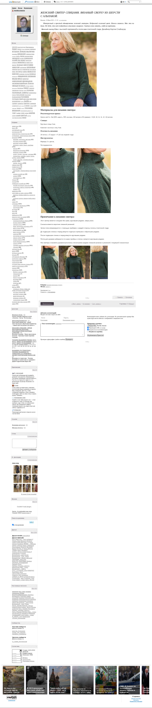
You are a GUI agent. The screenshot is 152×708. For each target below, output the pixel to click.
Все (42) (34, 588)
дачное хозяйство (18, 174)
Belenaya (23, 541)
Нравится (120, 297)
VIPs (32, 598)
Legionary (19, 545)
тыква (18, 113)
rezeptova (30, 601)
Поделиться (129, 297)
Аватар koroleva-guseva (23, 23)
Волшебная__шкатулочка (20, 555)
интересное (16, 132)
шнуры (29, 115)
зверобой (29, 558)
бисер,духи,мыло (18, 277)
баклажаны (30, 47)
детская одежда (18, 141)
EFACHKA (20, 542)
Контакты (136, 700)
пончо (14, 95)
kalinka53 (33, 599)
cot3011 (14, 542)
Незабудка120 (16, 613)
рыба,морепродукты (19, 241)
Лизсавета (31, 609)
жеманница (26, 616)
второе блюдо (19, 51)
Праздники (15, 260)
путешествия (17, 99)
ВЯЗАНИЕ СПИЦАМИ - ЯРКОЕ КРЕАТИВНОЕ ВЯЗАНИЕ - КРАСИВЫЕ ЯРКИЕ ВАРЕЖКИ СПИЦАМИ (22, 330)
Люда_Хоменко (17, 612)
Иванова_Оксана (27, 606)
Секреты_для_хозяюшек (20, 575)
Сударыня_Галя (29, 578)
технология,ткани (18, 300)
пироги (31, 88)
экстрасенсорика (17, 117)
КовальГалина (16, 607)
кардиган (26, 69)
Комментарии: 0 (26, 513)
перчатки (14, 88)
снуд (20, 105)
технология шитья (25, 110)
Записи (14, 8)
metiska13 (15, 601)
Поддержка (121, 2)
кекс (13, 72)
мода (14, 78)
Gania (31, 542)
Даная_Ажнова (17, 606)
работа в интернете (18, 266)
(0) (24, 315)
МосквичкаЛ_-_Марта (19, 569)
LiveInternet (15, 2)
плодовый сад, (17, 178)
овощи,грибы (17, 238)
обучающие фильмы (18, 257)
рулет (22, 101)
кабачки (14, 69)
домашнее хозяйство (19, 183)
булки (23, 49)
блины (19, 49)
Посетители (26, 659)
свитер (26, 103)
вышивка (14, 54)
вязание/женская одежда (54, 285)
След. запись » (96, 304)
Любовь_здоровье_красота (20, 566)
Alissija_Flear (16, 541)
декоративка (28, 56)
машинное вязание (27, 76)
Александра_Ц (16, 553)
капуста (20, 69)
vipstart (24, 552)
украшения (16, 274)
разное (14, 268)
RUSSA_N (20, 549)
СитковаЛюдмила (28, 577)
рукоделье (16, 101)
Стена (16, 385)
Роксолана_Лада (17, 572)
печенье (20, 88)
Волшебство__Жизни (19, 558)
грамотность (16, 167)
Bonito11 (29, 541)
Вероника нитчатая (18, 425)
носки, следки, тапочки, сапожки (23, 154)
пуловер (25, 97)
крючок (15, 74)
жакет (23, 60)
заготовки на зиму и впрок (20, 193)
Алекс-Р (29, 552)
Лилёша (29, 561)
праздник (28, 95)
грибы (18, 56)
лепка (15, 281)
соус (23, 105)
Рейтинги (48, 1)
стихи (26, 106)
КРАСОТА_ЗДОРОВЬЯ (19, 561)
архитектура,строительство (21, 134)
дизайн (22, 58)
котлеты (19, 72)
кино (13, 213)
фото (13, 128)
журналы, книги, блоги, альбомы (23, 145)
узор (22, 113)
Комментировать (47, 303)
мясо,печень (17, 232)
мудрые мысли (16, 253)
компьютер (15, 215)
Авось (58, 1)
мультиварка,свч (18, 230)
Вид (124, 2)
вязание (22, 54)
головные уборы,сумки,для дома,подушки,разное (21, 289)
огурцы (27, 86)
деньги (14, 180)
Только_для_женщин (18, 632)
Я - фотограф (18, 373)
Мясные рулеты (17, 428)
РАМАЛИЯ (31, 613)
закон (14, 202)
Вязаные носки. (17, 315)
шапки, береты (18, 163)
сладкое (32, 103)
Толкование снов (19, 397)
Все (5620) (33, 311)
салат (14, 103)
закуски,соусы (17, 224)
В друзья (25, 35)
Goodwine (20, 544)
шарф (18, 115)
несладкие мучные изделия (22, 236)
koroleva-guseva (13, 11)
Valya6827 (24, 550)
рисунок (33, 99)
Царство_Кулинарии (18, 631)
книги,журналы (17, 296)
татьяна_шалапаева (18, 618)
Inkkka (29, 596)
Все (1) (35, 502)
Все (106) (34, 532)
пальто (31, 86)
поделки (30, 90)
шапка (32, 113)
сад (30, 101)
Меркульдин (16, 567)
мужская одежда (18, 152)
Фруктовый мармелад (19, 320)
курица (33, 74)
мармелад (15, 76)
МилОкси (25, 612)
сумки (31, 105)
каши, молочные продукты (21, 226)
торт (14, 113)
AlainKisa (30, 595)
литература (16, 249)
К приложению (32, 436)
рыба (26, 101)
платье (21, 90)
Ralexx (14, 549)
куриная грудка (24, 74)
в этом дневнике (19, 525)
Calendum (23, 596)
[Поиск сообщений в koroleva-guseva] (31, 522)
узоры (26, 113)
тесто (22, 108)
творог (19, 108)
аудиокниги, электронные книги (22, 136)
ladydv (14, 545)
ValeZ (19, 550)
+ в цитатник (63, 20)
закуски (16, 67)
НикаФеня (25, 613)
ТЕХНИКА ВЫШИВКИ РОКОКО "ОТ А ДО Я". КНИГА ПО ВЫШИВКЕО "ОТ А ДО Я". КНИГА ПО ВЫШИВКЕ (24, 341)
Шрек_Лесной (29, 580)
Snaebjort (22, 598)
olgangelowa (23, 601)
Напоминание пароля (69, 320)
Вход (37, 1)
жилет (14, 65)
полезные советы (20, 92)
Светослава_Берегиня (19, 573)
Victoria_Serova (17, 552)
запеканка (23, 67)
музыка (14, 255)
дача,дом (15, 169)
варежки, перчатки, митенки (22, 139)
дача (22, 56)
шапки (14, 115)
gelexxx (14, 544)
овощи (15, 86)
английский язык (17, 130)
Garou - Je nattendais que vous (22, 511)
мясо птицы (17, 228)
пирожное (15, 90)
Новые (131, 304)
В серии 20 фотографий (28, 494)
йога (13, 211)
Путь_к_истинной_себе (19, 570)
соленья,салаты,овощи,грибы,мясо (24, 198)
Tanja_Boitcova (28, 549)
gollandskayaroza (24, 599)
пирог (26, 88)
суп (34, 106)
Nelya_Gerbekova (28, 545)
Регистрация (30, 1)
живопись (22, 62)
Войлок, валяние (18, 272)
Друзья (20, 8)
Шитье (14, 287)
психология (16, 97)
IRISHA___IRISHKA (30, 544)
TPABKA (14, 550)
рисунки (26, 99)
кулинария (15, 219)
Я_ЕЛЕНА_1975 (17, 616)
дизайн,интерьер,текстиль (21, 185)
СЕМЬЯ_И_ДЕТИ (17, 577)
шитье (24, 115)
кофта (25, 72)
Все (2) (35, 422)
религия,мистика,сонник (19, 302)
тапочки (14, 108)
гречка (14, 56)
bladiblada (15, 599)
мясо (20, 79)
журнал (20, 65)
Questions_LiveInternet (19, 634)
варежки (33, 49)
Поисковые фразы (28, 661)
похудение (20, 95)
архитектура (21, 47)
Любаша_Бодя (16, 564)
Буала (24, 553)
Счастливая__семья (18, 580)
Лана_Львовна (23, 609)
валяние (27, 49)
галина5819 (26, 535)
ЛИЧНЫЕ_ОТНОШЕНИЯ (20, 563)
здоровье (31, 67)
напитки (25, 79)
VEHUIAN (28, 598)
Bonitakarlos (16, 596)
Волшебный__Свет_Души (20, 556)
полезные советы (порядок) (22, 187)
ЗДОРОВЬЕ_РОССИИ (19, 559)
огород (22, 86)
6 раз (49, 290)
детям (14, 182)
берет (14, 49)
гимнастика (30, 54)
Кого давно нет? (17, 539)
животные (29, 62)
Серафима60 (16, 615)
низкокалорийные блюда (23, 83)
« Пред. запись (76, 304)
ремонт (15, 189)
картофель (33, 69)
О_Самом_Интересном (19, 641)
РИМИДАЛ (30, 570)
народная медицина (22, 81)
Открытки (17, 410)
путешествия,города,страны (21, 264)
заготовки (28, 65)
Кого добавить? (28, 539)
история (14, 209)
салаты (20, 103)
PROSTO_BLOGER (27, 547)
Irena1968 (15, 598)
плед (25, 90)
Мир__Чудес (24, 567)
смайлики (58, 323)
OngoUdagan (16, 547)
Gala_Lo (26, 542)
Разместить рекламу (136, 701)
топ (32, 110)
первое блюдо (17, 240)
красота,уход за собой (19, 217)
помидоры (32, 93)
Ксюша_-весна (26, 607)
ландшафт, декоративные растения (24, 171)
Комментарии (28, 8)
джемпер (16, 58)
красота (32, 71)
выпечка (30, 51)
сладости (15, 106)
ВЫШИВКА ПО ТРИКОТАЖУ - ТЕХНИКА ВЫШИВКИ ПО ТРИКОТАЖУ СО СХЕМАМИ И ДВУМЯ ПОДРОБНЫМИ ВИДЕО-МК (23, 353)
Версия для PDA (136, 698)
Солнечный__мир (17, 578)
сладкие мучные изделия (21, 245)
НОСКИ (14, 47)
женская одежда (18, 143)
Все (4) (35, 370)
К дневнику (86, 304)
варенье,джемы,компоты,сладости (24, 195)
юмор (24, 118)
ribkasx (14, 602)
